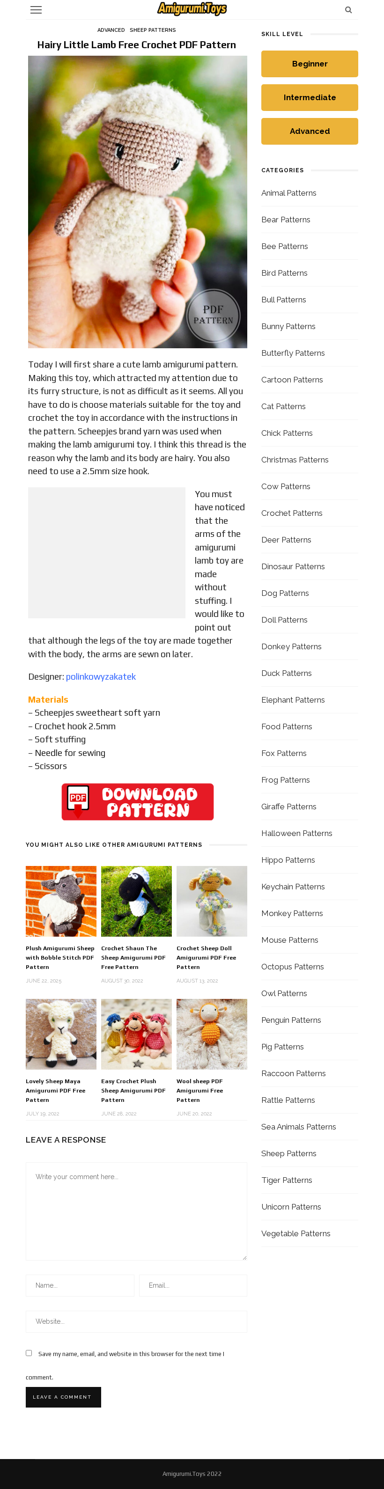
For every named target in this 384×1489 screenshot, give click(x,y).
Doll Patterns (284, 619)
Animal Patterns (289, 193)
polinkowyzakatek (101, 676)
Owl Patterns (284, 993)
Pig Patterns (282, 1046)
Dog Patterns (285, 593)
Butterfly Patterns (293, 353)
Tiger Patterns (286, 1180)
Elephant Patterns (293, 699)
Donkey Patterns (291, 646)
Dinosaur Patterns (293, 566)
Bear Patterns (285, 219)
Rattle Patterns (288, 1100)
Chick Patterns (287, 433)
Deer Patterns (286, 539)
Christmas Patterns (295, 459)
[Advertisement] (106, 552)
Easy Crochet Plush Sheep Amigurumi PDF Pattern (133, 1090)
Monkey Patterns (292, 913)
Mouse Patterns (289, 940)
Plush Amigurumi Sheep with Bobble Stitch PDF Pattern (60, 957)
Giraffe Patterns (289, 806)
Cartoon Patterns (292, 379)
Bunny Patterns (288, 326)
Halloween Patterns (296, 833)
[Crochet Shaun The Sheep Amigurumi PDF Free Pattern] (136, 900)
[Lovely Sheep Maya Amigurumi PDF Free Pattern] (61, 1033)
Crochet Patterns (292, 513)
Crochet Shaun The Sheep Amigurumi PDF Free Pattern (133, 957)
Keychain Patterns (293, 886)
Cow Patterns (285, 486)
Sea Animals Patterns (298, 1126)
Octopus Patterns (292, 966)
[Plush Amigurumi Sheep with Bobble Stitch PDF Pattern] (61, 900)
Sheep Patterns (153, 30)
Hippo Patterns (288, 860)
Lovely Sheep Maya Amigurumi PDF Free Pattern (55, 1090)
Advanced (111, 30)
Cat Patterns (283, 406)
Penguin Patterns (291, 1020)
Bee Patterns (284, 246)
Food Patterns (286, 726)
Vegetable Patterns (296, 1233)
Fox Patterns (284, 753)
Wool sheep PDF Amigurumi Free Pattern (200, 1090)
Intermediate (310, 97)
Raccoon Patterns (293, 1073)
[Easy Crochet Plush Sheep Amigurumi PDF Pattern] (136, 1033)
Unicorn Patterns (291, 1206)
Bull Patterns (283, 299)
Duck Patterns (286, 673)
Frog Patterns (285, 780)
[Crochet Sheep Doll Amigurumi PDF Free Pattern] (212, 900)
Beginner (310, 63)
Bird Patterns (284, 273)
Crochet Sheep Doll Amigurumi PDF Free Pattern (206, 957)
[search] (348, 9)
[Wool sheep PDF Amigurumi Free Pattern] (212, 1033)
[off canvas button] (36, 9)
